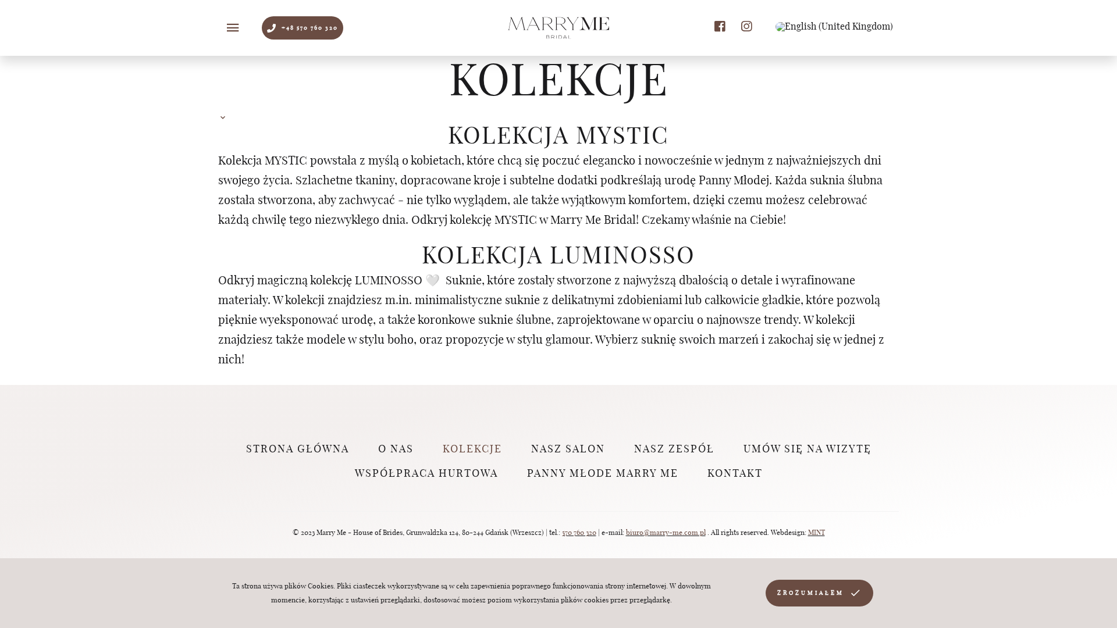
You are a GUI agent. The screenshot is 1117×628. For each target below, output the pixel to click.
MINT (816, 532)
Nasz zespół (674, 449)
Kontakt (735, 474)
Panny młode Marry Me (602, 474)
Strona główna (297, 449)
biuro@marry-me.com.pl (666, 532)
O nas (396, 449)
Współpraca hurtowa (426, 474)
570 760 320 (579, 532)
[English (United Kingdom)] (834, 26)
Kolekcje (472, 449)
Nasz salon (568, 449)
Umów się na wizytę (807, 449)
